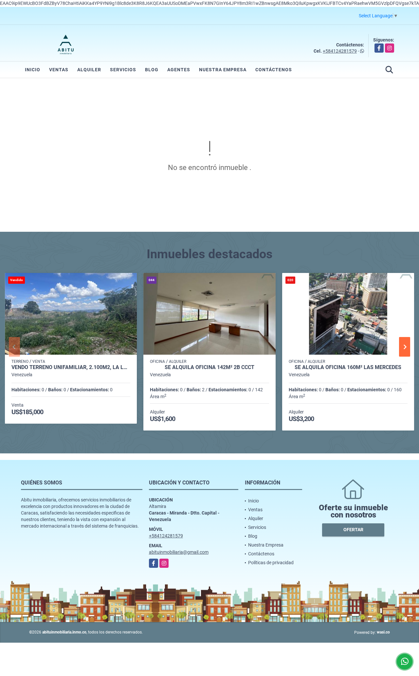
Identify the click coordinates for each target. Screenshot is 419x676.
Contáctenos (273, 69)
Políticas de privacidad (271, 562)
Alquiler (89, 69)
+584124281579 (340, 51)
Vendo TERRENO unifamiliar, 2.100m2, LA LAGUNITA (70, 367)
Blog (151, 69)
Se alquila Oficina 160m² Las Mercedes (348, 367)
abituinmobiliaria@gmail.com (179, 552)
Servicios (123, 69)
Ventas (58, 69)
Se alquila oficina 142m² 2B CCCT (209, 367)
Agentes (178, 69)
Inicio (32, 69)
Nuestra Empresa (222, 69)
